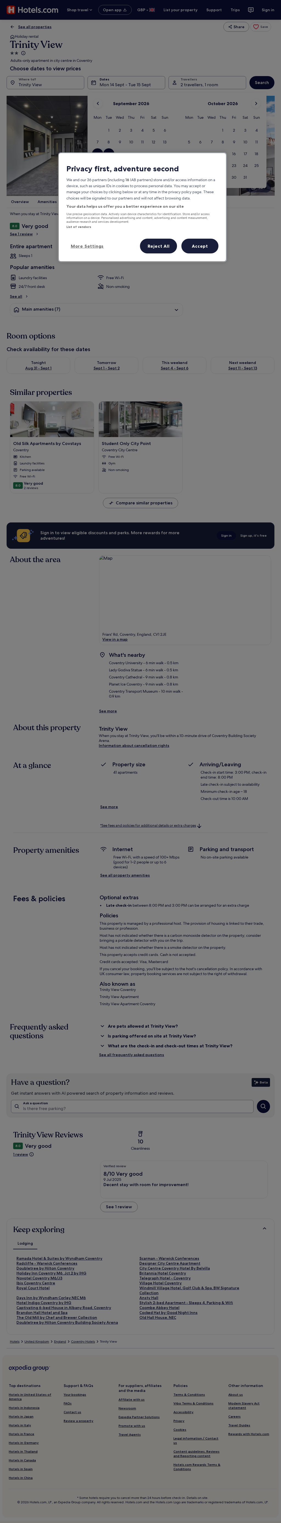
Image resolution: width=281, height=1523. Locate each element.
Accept (200, 246)
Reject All (159, 246)
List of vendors (78, 227)
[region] (142, 207)
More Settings (87, 246)
